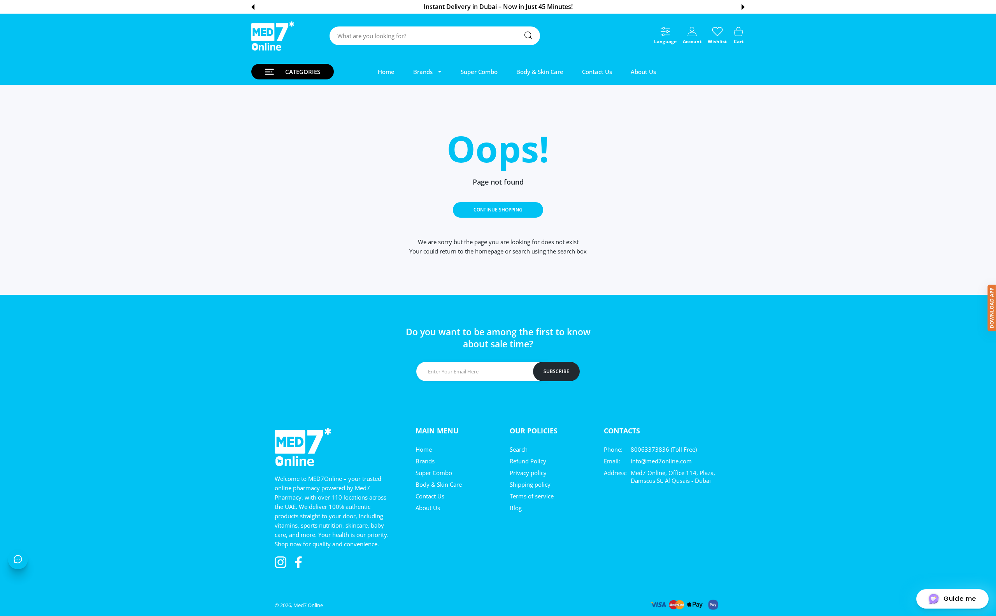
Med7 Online (308, 605)
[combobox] (434, 35)
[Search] (528, 35)
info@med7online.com (661, 461)
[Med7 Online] (272, 36)
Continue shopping (498, 209)
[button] (252, 7)
